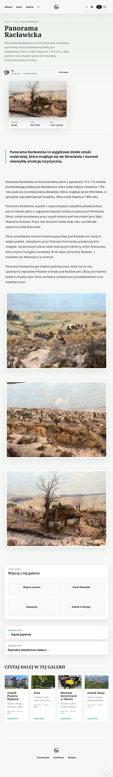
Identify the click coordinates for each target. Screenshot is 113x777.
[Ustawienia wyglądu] (92, 7)
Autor (19, 7)
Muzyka (72, 757)
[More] (38, 7)
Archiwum (58, 757)
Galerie (29, 7)
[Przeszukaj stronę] (86, 6)
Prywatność (43, 757)
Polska (15, 21)
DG (12, 70)
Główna (8, 7)
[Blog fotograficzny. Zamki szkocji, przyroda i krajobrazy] (56, 750)
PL (99, 7)
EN (104, 7)
